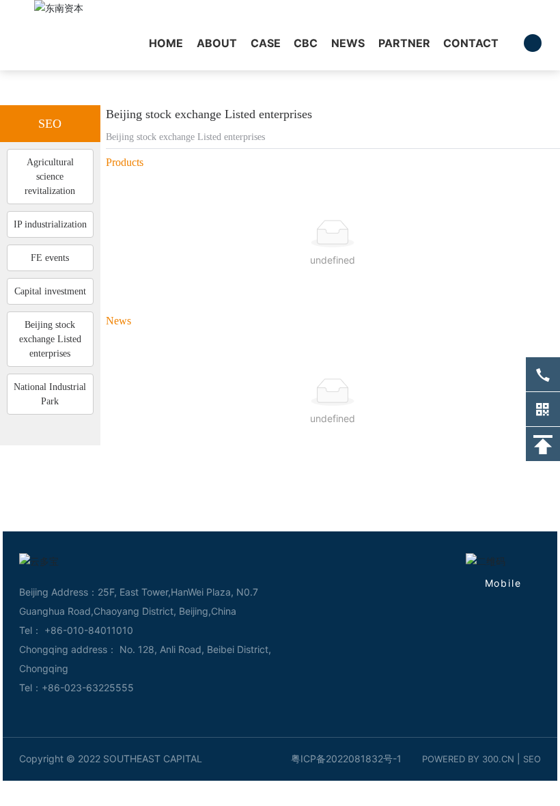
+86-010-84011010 (87, 630)
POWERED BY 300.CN (468, 758)
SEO (532, 758)
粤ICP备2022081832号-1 (346, 758)
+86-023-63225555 (88, 687)
